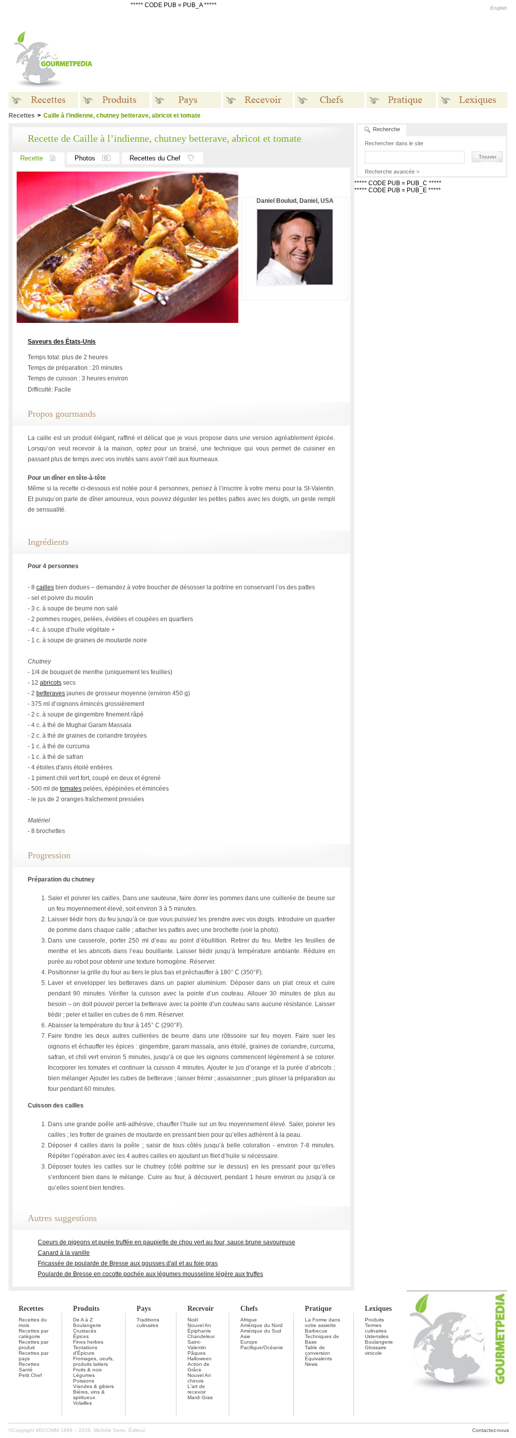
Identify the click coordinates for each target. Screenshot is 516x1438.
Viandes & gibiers (93, 1386)
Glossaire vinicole (375, 1350)
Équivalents (318, 1358)
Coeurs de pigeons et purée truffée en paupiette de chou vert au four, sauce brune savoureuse (166, 1242)
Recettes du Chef (155, 158)
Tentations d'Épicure (85, 1350)
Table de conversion (317, 1350)
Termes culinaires (375, 1328)
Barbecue (316, 1331)
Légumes (84, 1375)
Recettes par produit (33, 1344)
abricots (50, 682)
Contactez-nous (490, 1430)
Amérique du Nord (261, 1325)
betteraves (50, 693)
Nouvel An (199, 1325)
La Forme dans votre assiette (322, 1322)
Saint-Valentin (196, 1344)
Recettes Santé (29, 1366)
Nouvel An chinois (199, 1378)
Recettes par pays (33, 1355)
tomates (71, 788)
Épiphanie (199, 1331)
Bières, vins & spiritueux (89, 1394)
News (311, 1364)
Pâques (196, 1353)
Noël (192, 1319)
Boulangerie (87, 1325)
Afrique (248, 1319)
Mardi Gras (200, 1397)
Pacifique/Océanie (261, 1347)
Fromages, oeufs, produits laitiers (93, 1361)
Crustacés (84, 1331)
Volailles (82, 1403)
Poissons (83, 1381)
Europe (248, 1342)
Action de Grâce (198, 1366)
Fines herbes (88, 1342)
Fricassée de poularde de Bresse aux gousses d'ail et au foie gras (128, 1263)
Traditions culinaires (148, 1322)
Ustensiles (377, 1336)
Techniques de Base (322, 1339)
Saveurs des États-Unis (62, 341)
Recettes (31, 1308)
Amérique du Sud (260, 1331)
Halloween (199, 1358)
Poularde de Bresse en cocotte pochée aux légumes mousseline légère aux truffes (150, 1274)
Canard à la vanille (64, 1252)
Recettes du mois (33, 1322)
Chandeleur (201, 1336)
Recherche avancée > (392, 172)
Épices (81, 1336)
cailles (45, 587)
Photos (85, 158)
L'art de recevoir (196, 1389)
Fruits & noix (87, 1369)
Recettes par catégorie (33, 1333)
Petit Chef (30, 1375)
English (498, 8)
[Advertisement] (321, 59)
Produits (86, 1308)
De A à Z (83, 1319)
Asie (245, 1336)
